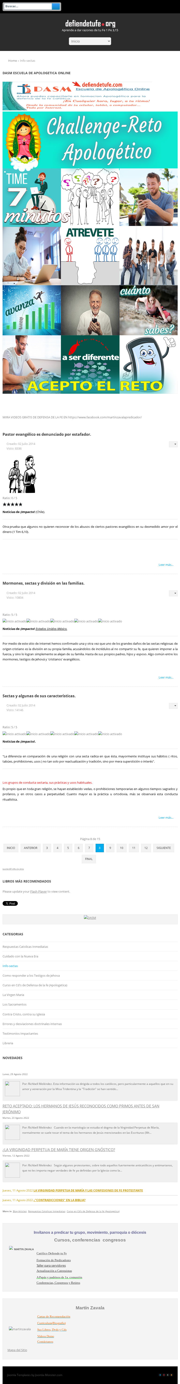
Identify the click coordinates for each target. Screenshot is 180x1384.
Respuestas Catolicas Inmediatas (25, 947)
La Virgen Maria (13, 995)
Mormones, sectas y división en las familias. (44, 583)
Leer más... (166, 565)
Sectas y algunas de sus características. (39, 695)
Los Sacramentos (14, 1004)
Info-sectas (10, 966)
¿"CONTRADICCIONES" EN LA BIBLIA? (60, 1200)
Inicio (11, 848)
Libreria (8, 1043)
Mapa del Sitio (17, 1350)
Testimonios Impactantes (20, 1033)
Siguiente (164, 848)
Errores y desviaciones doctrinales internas (32, 1024)
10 (121, 848)
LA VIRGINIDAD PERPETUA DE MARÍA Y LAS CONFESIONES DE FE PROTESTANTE (88, 1190)
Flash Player (38, 891)
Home (12, 60)
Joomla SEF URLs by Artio (13, 868)
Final (89, 859)
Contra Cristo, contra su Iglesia (24, 1014)
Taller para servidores (51, 1265)
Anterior (30, 848)
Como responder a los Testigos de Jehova (31, 975)
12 (146, 848)
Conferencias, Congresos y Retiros (58, 1282)
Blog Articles (20, 1211)
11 (133, 848)
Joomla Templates (19, 1375)
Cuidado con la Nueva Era (20, 956)
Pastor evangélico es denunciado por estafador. (47, 434)
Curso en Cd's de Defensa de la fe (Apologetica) (35, 985)
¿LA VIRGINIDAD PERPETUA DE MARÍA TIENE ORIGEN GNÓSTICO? (59, 1149)
